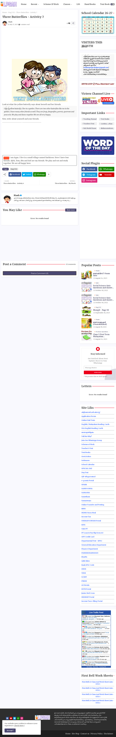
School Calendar (87, 464)
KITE (83, 525)
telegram (91, 175)
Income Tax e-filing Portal (91, 601)
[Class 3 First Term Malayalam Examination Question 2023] (86, 335)
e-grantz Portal (87, 481)
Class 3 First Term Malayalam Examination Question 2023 (103, 335)
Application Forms (88, 416)
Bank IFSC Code (87, 565)
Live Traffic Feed (96, 612)
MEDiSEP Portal (87, 597)
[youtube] (11, 718)
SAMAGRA (85, 493)
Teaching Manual (90, 119)
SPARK (84, 485)
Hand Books (90, 4)
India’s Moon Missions (93, 648)
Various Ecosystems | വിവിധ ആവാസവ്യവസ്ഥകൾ (90, 658)
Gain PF (84, 529)
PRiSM (84, 581)
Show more (71, 210)
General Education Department (93, 545)
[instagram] (21, 718)
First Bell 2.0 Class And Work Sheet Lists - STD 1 (98, 683)
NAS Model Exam (89, 128)
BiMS (83, 509)
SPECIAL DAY (86, 468)
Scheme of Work (87, 444)
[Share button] (48, 174)
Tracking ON (102, 666)
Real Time (95, 666)
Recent (34, 4)
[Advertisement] (39, 43)
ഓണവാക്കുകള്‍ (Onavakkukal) (100, 323)
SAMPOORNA (86, 489)
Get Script (89, 666)
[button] (112, 4)
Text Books (105, 4)
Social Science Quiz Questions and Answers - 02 (103, 299)
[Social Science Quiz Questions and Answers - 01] (86, 287)
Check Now (18, 726)
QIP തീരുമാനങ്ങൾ (88, 477)
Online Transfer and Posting (92, 505)
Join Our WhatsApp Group (91, 440)
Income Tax (86, 517)
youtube (108, 175)
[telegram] (14, 718)
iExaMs (84, 557)
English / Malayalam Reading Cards (95, 424)
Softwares (85, 460)
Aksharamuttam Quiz (107, 128)
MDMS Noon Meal (88, 513)
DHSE (83, 569)
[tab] (24, 4)
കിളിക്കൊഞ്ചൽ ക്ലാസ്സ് (90, 412)
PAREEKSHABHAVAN (89, 553)
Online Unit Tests (88, 420)
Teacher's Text (87, 448)
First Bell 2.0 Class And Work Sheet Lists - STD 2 (98, 689)
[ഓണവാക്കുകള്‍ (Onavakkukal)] (86, 323)
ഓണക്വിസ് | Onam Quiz (101, 275)
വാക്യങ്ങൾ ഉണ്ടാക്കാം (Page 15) (96, 638)
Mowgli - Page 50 (101, 310)
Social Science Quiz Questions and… (97, 643)
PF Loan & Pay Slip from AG (92, 533)
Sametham (85, 497)
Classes (66, 4)
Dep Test (84, 472)
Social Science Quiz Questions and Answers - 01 (103, 287)
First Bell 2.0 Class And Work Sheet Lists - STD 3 (98, 695)
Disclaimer (108, 734)
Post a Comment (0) (39, 273)
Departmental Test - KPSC (91, 541)
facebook (91, 169)
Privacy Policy (97, 734)
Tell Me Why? (86, 436)
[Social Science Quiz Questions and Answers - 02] (86, 299)
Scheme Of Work (51, 4)
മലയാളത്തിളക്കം (87, 432)
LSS (78, 4)
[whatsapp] (18, 718)
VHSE (83, 573)
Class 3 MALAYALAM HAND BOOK (92, 652)
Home (23, 4)
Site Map (75, 734)
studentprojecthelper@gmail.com (96, 68)
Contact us (84, 734)
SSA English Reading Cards (92, 428)
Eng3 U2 (11, 12)
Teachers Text (88, 124)
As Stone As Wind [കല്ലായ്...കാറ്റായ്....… (89, 618)
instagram (91, 180)
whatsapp (108, 169)
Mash (17, 195)
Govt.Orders (86, 456)
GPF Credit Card (87, 537)
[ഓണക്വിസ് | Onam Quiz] (86, 274)
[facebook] (7, 718)
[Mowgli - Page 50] (86, 311)
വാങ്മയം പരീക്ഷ (106, 124)
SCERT (84, 577)
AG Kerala (85, 585)
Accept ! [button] (10, 730)
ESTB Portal (86, 589)
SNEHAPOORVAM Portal (91, 521)
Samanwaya (86, 501)
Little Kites (85, 561)
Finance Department (89, 549)
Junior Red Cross (88, 593)
